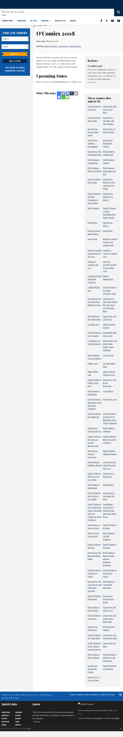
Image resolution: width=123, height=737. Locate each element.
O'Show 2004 (93, 363)
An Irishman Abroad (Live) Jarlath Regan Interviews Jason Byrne (109, 510)
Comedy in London (76, 695)
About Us (18, 725)
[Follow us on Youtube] (114, 20)
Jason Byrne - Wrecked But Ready (93, 132)
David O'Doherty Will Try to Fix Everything (94, 476)
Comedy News (7, 20)
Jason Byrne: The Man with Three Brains (94, 555)
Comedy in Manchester (92, 695)
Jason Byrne (63, 46)
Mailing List (60, 20)
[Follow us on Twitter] (108, 20)
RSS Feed (4, 718)
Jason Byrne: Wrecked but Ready (108, 599)
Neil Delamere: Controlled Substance (109, 584)
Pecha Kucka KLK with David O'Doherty (95, 279)
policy (29, 728)
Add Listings (5, 722)
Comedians (21, 20)
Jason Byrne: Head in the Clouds (108, 143)
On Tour (33, 20)
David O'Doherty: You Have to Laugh (94, 573)
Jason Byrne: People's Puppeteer (93, 454)
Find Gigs (15, 54)
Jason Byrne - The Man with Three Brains (108, 120)
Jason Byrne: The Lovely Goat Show (110, 109)
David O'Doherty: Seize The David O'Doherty (110, 439)
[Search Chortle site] (118, 12)
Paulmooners (108, 485)
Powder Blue (97, 718)
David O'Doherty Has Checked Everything (94, 496)
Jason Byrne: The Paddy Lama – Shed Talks (110, 618)
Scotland (21, 71)
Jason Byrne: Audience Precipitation (93, 143)
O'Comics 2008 (95, 65)
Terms (17, 722)
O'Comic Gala (108, 355)
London (21, 67)
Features (45, 20)
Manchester (10, 71)
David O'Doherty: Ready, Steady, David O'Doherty (94, 646)
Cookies (4, 725)
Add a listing (15, 61)
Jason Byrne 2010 (110, 399)
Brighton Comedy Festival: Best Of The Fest (95, 253)
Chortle (117, 718)
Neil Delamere (75, 46)
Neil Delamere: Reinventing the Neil (109, 171)
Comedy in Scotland (108, 695)
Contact (73, 20)
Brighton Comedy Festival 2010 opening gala (110, 242)
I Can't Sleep (108, 391)
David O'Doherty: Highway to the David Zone (110, 657)
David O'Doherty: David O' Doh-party (94, 383)
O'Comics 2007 (93, 324)
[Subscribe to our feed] (119, 694)
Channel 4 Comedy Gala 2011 (93, 264)
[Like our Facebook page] (103, 20)
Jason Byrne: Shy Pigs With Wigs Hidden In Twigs (94, 302)
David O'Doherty (51, 46)
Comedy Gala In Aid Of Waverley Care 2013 (109, 465)
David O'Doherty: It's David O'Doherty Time (110, 290)
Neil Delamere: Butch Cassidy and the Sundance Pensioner (109, 558)
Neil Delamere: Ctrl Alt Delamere (109, 536)
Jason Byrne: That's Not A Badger (108, 196)
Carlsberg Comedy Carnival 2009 (110, 253)
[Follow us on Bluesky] (120, 20)
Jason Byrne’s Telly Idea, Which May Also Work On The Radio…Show (110, 305)
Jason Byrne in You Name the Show (109, 496)
